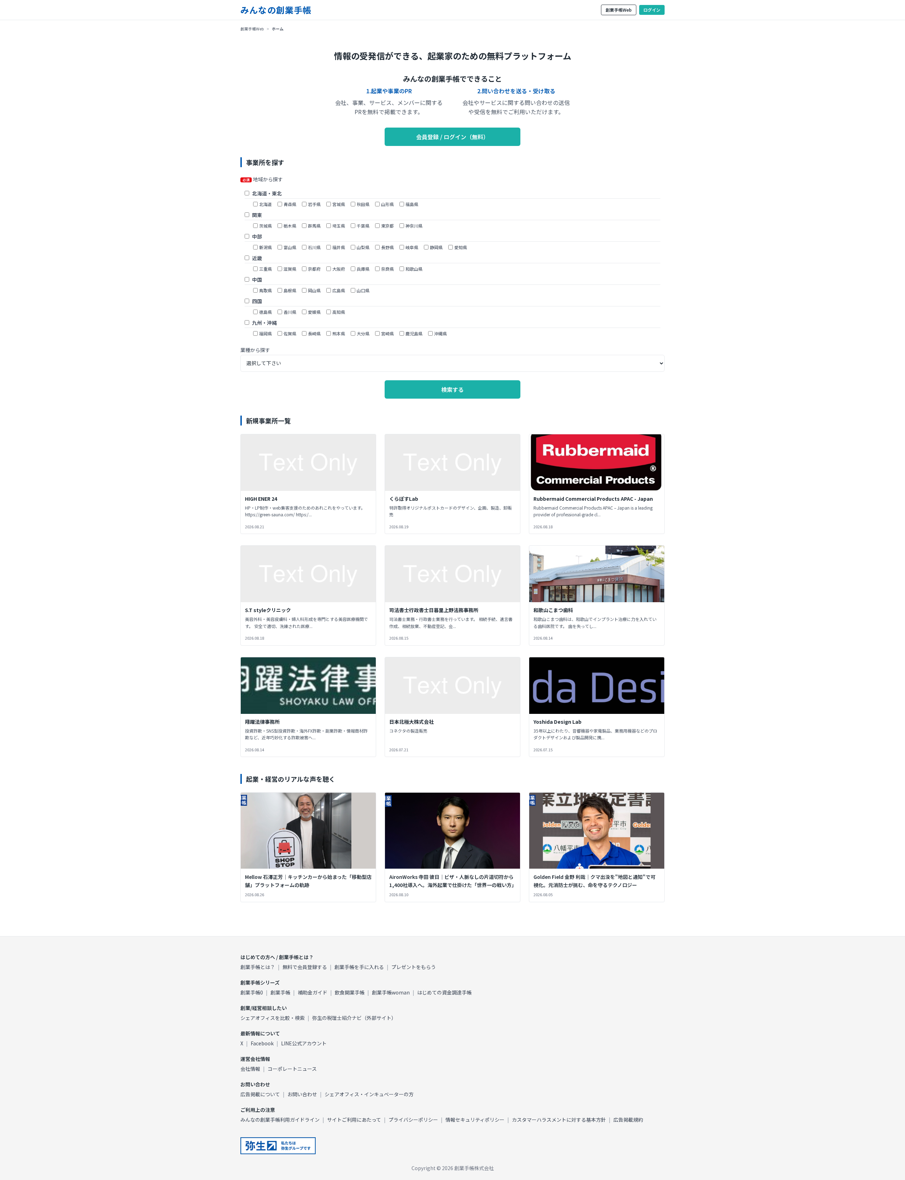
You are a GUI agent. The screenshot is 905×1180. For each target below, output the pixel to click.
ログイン (651, 10)
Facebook (262, 1043)
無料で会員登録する (304, 966)
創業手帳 (280, 992)
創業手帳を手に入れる (359, 966)
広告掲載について (260, 1094)
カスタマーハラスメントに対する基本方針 (559, 1119)
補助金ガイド (312, 992)
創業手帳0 (251, 992)
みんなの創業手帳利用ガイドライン (280, 1119)
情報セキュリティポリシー (474, 1119)
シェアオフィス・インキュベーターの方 (369, 1094)
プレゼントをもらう (413, 966)
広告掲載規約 (628, 1119)
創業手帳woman (391, 992)
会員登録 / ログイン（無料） (452, 137)
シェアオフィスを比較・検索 (272, 1017)
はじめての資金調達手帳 (444, 992)
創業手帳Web (619, 10)
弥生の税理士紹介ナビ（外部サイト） (354, 1017)
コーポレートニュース (292, 1068)
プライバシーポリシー (413, 1119)
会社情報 (250, 1068)
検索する (452, 389)
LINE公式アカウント (304, 1043)
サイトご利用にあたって (354, 1119)
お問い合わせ (302, 1094)
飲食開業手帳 (349, 992)
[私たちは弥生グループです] (278, 1145)
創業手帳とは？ (257, 966)
